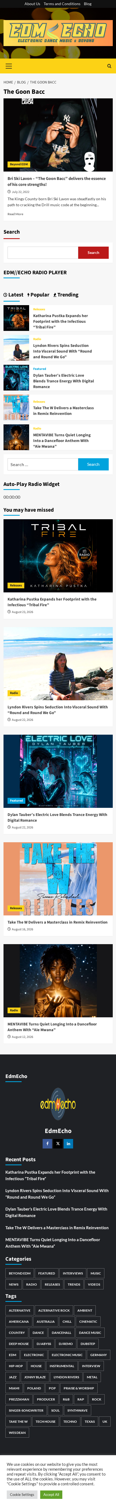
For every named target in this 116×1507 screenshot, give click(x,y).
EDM (12, 1355)
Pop (52, 1388)
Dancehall (61, 1333)
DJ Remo (66, 1344)
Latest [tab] (15, 295)
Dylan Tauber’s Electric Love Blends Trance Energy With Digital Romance (63, 381)
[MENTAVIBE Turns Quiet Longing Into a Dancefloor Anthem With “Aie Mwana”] (16, 436)
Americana (19, 1321)
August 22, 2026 (22, 720)
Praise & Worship (79, 1388)
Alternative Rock (54, 1310)
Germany (98, 1355)
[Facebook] (47, 1143)
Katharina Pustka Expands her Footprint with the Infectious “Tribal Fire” (60, 321)
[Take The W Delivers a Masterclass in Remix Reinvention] (16, 406)
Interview (91, 1366)
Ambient (84, 1310)
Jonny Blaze (35, 1377)
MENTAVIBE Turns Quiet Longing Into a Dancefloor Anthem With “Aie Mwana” (62, 440)
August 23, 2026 (22, 612)
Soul (55, 1410)
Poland (34, 1388)
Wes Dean (17, 1433)
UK (105, 1421)
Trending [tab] (67, 295)
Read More (15, 214)
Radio (37, 339)
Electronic (34, 1355)
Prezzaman (19, 1399)
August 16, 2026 (22, 929)
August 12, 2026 (22, 1037)
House (36, 1366)
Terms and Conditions (62, 3)
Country (17, 1333)
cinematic (88, 1321)
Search (12, 232)
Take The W (18, 1421)
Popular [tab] (39, 295)
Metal (92, 1377)
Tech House (46, 1421)
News (13, 1284)
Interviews (73, 1273)
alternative (19, 1310)
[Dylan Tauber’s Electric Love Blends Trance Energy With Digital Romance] (16, 376)
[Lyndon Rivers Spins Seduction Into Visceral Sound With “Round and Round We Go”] (16, 347)
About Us (32, 3)
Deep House (19, 1344)
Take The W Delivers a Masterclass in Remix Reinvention (63, 411)
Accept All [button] (51, 1494)
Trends (74, 1284)
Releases (39, 309)
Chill (67, 1321)
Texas (90, 1421)
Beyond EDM (19, 164)
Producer (46, 1399)
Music (96, 1273)
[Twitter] (58, 1143)
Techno (70, 1421)
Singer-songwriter (26, 1410)
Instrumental (62, 1366)
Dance (38, 1333)
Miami (14, 1388)
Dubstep (88, 1344)
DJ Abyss (44, 1344)
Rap (80, 1399)
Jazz (12, 1377)
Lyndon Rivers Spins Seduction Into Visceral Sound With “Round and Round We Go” (62, 351)
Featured (39, 369)
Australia (46, 1321)
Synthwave (77, 1410)
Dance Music (90, 1333)
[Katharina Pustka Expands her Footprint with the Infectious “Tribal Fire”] (16, 317)
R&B (66, 1399)
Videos (94, 1284)
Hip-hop (16, 1366)
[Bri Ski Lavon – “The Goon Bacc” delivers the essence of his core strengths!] (58, 135)
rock (96, 1399)
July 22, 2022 (20, 192)
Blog (87, 3)
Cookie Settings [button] (22, 1494)
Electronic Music (67, 1355)
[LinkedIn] (68, 1143)
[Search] (109, 66)
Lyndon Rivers (66, 1377)
